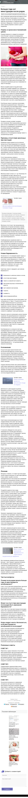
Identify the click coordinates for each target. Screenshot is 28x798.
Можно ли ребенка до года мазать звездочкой (13, 738)
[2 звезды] (9, 700)
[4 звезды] (11, 700)
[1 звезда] (8, 700)
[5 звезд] (12, 700)
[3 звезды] (10, 700)
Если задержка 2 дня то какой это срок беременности (14, 725)
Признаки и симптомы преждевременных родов (13, 751)
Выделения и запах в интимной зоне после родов (13, 764)
